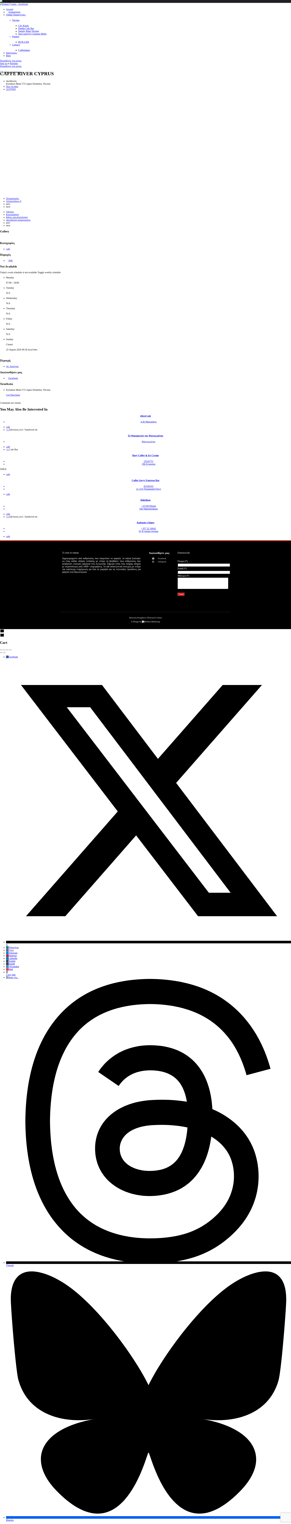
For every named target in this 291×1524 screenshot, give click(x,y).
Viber (11, 950)
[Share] (4, 649)
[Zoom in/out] (10, 649)
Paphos (15, 36)
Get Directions (13, 395)
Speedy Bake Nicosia (28, 31)
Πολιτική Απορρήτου (137, 618)
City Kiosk (23, 25)
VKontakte (13, 966)
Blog (8, 55)
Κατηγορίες (11, 53)
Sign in (3, 63)
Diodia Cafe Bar (26, 28)
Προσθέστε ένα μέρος (11, 60)
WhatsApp (13, 947)
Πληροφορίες (12, 198)
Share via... (13, 977)
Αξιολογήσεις (13, 201)
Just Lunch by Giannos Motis (32, 34)
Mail (10, 969)
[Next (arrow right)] (4, 652)
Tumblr (11, 961)
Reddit (11, 964)
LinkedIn (12, 958)
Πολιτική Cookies (154, 618)
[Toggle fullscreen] (7, 649)
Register (14, 63)
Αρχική (9, 9)
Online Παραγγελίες (16, 14)
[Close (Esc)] (1, 649)
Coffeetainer (24, 50)
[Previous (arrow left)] (1, 652)
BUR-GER (23, 42)
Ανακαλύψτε (14, 12)
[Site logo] (14, 4)
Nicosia (15, 20)
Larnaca (16, 44)
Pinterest (12, 955)
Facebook (13, 657)
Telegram (12, 953)
